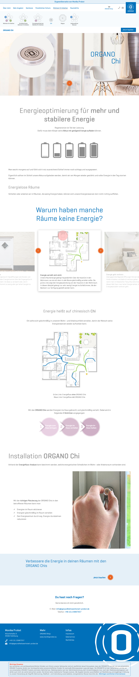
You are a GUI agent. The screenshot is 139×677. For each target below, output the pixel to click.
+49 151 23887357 (73, 612)
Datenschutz (70, 637)
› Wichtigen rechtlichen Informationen (111, 674)
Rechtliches (70, 640)
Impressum (70, 634)
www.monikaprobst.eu (48, 637)
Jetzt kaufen (128, 29)
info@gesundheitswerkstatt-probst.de (72, 609)
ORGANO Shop (45, 634)
